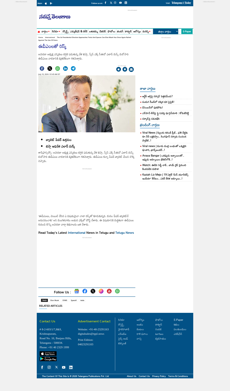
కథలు (176, 324)
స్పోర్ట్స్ (66, 31)
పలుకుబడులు (180, 329)
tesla (82, 300)
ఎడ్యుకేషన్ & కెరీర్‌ (79, 31)
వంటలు (140, 329)
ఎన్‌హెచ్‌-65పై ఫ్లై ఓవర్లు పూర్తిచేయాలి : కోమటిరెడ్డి (165, 113)
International (50, 37)
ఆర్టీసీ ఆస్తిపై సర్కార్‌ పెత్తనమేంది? (157, 96)
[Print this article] (131, 69)
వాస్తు (139, 338)
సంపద (158, 329)
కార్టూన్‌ (158, 324)
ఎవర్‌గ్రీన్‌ (178, 333)
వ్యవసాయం (160, 338)
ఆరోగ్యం (137, 31)
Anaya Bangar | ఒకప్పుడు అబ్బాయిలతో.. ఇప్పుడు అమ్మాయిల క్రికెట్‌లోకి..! (163, 157)
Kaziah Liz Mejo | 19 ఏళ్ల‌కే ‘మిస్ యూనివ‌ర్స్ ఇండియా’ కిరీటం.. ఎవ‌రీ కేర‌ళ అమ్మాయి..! (165, 176)
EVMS (65, 300)
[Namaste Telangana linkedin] (126, 2)
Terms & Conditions (178, 376)
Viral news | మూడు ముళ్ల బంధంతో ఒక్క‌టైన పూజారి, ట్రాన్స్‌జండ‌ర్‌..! (164, 147)
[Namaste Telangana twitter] (111, 3)
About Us (131, 376)
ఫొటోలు (111, 31)
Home (40, 37)
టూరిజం (159, 333)
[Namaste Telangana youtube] (121, 2)
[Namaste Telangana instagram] (116, 2)
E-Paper (187, 31)
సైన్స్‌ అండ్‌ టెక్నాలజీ (123, 341)
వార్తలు (45, 31)
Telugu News (124, 232)
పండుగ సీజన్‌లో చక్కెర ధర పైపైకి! (158, 101)
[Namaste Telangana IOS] (46, 3)
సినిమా (55, 31)
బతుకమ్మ (93, 31)
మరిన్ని (146, 31)
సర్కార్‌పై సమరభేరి (151, 118)
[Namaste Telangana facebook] (106, 2)
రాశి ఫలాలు (142, 333)
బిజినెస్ (103, 31)
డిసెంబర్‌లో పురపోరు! (152, 107)
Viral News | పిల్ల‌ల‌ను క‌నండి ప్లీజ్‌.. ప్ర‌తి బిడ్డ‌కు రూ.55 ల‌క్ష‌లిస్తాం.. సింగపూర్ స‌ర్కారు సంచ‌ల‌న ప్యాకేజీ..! (165, 136)
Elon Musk (54, 300)
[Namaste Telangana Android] (52, 3)
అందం (140, 324)
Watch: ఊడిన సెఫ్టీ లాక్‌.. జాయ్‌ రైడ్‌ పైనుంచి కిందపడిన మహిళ (164, 166)
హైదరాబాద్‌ (123, 329)
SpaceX (74, 300)
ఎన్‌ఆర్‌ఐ (122, 333)
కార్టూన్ (128, 31)
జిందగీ (120, 31)
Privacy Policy (159, 376)
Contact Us (144, 376)
